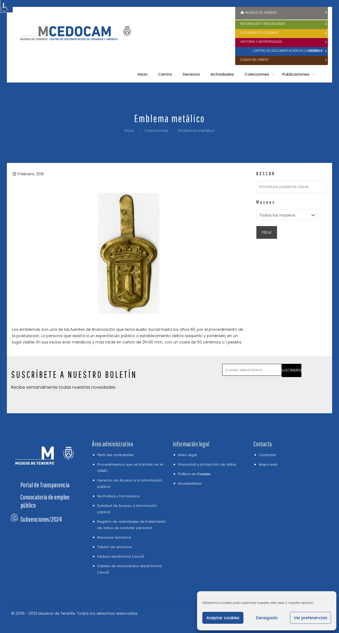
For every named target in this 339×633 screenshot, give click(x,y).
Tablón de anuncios (114, 546)
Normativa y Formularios (118, 496)
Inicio (129, 130)
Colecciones (156, 130)
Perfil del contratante (115, 454)
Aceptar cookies (222, 618)
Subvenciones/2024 (41, 519)
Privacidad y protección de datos (207, 464)
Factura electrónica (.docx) (120, 556)
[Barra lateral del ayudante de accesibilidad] (6, 6)
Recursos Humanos (114, 537)
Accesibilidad (189, 483)
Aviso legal (187, 454)
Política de (194, 473)
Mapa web (268, 464)
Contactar (267, 454)
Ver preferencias (310, 618)
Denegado (267, 618)
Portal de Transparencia (44, 485)
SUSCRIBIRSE (292, 370)
